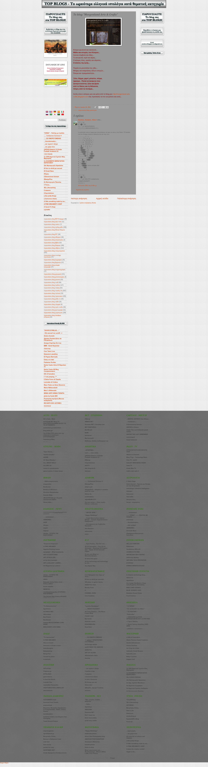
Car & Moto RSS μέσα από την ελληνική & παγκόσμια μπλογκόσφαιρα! (53, 434)
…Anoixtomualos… (50, 141)
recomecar (47, 406)
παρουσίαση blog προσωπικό (53, 296)
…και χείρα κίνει (49, 147)
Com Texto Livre (49, 351)
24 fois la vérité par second (53, 168)
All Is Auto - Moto (49, 419)
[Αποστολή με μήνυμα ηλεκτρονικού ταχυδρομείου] (99, 107)
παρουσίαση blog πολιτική (52, 293)
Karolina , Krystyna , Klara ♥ (87, 120)
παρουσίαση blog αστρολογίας (53, 240)
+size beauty (48, 154)
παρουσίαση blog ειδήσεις (52, 248)
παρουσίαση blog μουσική (52, 279)
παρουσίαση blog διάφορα (52, 245)
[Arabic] (59, 114)
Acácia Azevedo (49, 336)
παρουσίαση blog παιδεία (52, 285)
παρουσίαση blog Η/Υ (51, 234)
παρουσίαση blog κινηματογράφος (54, 269)
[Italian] (63, 112)
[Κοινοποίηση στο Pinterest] (107, 107)
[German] (55, 112)
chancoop (47, 348)
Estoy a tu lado (49, 359)
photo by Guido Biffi (51, 396)
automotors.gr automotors (52, 428)
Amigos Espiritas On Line (52, 343)
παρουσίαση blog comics (52, 224)
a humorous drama (50, 198)
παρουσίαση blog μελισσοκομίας (54, 277)
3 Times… (47, 185)
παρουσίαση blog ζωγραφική (53, 260)
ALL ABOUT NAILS (49, 463)
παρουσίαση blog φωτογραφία (53, 310)
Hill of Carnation (49, 374)
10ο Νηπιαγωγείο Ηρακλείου (53, 165)
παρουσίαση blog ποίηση (52, 288)
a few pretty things (50, 196)
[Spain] (59, 112)
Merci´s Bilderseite (50, 390)
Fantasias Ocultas (50, 362)
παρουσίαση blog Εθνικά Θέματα (54, 230)
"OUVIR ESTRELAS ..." (51, 330)
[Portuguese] (51, 114)
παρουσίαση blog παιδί (51, 282)
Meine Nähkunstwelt (50, 387)
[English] (47, 112)
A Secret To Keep (49, 207)
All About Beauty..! (49, 460)
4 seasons (47, 190)
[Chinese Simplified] (63, 114)
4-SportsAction (49, 193)
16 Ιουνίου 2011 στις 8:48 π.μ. (87, 185)
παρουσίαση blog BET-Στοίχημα (54, 219)
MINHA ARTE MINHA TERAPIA (54, 393)
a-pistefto (47, 209)
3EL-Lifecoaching (50, 187)
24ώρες (46, 174)
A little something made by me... (55, 201)
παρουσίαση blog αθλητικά (52, 237)
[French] (51, 112)
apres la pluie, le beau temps (53, 471)
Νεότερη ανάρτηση (79, 198)
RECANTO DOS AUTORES (52, 403)
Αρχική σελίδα (102, 198)
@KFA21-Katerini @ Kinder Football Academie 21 (53, 150)
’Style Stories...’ (48, 452)
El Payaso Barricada (50, 357)
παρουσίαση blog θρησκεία (52, 262)
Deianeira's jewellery (51, 354)
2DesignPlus (48, 179)
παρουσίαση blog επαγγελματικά (54, 251)
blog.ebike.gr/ (48, 430)
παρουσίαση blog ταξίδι (51, 301)
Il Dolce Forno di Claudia (52, 379)
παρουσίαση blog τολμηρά (52, 304)
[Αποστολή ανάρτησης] (95, 107)
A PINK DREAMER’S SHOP (53, 204)
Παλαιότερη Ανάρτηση (126, 198)
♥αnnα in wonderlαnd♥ (51, 468)
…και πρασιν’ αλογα (51, 144)
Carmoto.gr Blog (48, 439)
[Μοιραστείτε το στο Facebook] (105, 107)
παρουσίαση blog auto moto (52, 221)
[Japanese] (55, 114)
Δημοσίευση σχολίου (82, 190)
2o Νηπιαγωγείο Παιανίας (52, 182)
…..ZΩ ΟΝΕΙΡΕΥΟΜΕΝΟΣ (52, 138)
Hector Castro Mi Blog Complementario (51, 370)
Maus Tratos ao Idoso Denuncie (54, 385)
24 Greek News (49, 171)
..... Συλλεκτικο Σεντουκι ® (53, 136)
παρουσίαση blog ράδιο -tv (52, 299)
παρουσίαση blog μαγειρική (52, 274)
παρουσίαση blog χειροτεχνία (87, 110)
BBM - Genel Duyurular (51, 346)
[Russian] (47, 114)
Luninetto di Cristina (51, 382)
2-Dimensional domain (51, 176)
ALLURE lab (47, 465)
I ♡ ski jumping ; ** (50, 377)
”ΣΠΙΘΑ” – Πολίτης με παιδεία (54, 133)
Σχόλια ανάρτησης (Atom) (88, 203)
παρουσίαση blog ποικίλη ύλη (53, 290)
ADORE (45, 457)
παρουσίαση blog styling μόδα (53, 227)
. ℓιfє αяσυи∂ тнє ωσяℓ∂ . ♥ (53, 333)
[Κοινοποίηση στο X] (103, 107)
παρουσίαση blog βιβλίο (51, 242)
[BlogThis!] (101, 107)
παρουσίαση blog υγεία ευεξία (53, 307)
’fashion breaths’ (49, 454)
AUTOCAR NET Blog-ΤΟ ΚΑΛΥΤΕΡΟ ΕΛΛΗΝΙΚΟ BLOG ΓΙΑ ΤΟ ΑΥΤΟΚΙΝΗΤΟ (54, 423)
